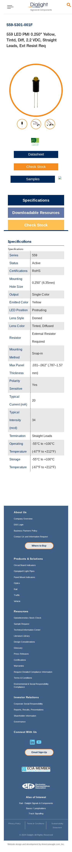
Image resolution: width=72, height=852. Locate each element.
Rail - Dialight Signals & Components (36, 803)
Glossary (18, 648)
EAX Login (18, 524)
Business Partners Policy (25, 531)
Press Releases (21, 654)
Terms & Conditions (23, 678)
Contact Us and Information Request (31, 536)
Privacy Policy (14, 823)
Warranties (19, 666)
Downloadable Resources (36, 213)
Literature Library (22, 636)
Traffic (17, 595)
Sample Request (21, 624)
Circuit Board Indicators (25, 565)
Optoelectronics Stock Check (27, 618)
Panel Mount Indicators (24, 577)
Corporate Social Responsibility (28, 704)
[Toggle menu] (9, 7)
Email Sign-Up (39, 752)
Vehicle (17, 601)
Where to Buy (39, 545)
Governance (20, 722)
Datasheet (36, 154)
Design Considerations (24, 642)
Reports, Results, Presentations (29, 710)
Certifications (20, 660)
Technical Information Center (27, 630)
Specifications (36, 200)
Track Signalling (36, 813)
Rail (15, 589)
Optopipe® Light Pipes (24, 571)
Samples (33, 179)
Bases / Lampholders (36, 808)
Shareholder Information (25, 716)
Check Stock (36, 167)
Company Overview (23, 519)
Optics (17, 583)
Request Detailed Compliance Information (33, 672)
